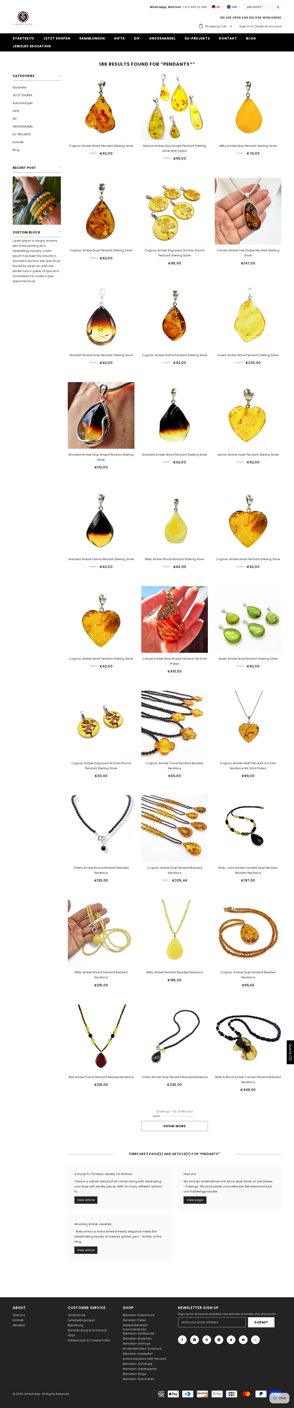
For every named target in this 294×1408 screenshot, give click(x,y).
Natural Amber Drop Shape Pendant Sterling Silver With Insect (174, 148)
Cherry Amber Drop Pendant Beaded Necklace (174, 1077)
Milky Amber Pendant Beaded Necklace (174, 972)
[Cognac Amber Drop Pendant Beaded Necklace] (174, 828)
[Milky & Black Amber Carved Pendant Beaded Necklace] (248, 1038)
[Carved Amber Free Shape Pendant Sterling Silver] (248, 211)
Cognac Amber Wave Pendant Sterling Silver (101, 146)
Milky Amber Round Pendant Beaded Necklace (101, 974)
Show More (174, 1126)
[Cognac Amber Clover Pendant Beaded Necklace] (174, 724)
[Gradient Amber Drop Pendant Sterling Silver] (101, 316)
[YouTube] (243, 1339)
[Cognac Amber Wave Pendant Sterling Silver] (101, 106)
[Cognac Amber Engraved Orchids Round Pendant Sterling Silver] (174, 211)
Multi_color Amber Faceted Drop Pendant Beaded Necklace (247, 870)
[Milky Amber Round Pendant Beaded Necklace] (101, 933)
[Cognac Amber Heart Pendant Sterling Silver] (248, 520)
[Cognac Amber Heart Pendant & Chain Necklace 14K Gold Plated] (248, 724)
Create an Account (267, 26)
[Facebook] (182, 1339)
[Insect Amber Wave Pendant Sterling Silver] (248, 316)
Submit (261, 1322)
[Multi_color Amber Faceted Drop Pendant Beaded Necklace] (248, 828)
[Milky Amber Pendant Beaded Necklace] (174, 933)
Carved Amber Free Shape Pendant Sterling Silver (248, 252)
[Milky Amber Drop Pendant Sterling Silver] (248, 106)
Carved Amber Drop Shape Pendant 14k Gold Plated (174, 661)
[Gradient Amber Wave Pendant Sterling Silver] (174, 415)
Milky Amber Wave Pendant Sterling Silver (174, 559)
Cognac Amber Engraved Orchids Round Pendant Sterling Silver (174, 252)
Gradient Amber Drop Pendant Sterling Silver (101, 355)
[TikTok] (219, 1339)
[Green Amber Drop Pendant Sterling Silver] (248, 619)
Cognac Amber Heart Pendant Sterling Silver (248, 559)
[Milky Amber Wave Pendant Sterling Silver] (174, 520)
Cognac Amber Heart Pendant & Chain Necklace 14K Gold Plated (248, 765)
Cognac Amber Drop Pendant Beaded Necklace (174, 870)
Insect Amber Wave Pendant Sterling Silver (248, 355)
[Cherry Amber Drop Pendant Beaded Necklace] (174, 1038)
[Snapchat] (231, 1339)
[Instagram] (194, 1339)
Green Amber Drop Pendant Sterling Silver (248, 659)
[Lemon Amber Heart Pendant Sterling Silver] (248, 415)
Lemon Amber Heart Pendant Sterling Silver (248, 455)
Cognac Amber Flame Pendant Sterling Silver (174, 355)
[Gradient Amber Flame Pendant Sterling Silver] (101, 520)
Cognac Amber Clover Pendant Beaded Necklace (174, 765)
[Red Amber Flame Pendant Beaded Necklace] (101, 1038)
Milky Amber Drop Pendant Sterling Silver (248, 146)
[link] (37, 200)
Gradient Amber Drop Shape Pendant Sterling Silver (101, 457)
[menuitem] (37, 87)
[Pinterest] (206, 1339)
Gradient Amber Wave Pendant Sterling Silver (174, 455)
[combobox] (259, 6)
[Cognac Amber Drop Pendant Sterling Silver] (101, 211)
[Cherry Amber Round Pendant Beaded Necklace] (101, 828)
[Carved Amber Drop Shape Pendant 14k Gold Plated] (174, 619)
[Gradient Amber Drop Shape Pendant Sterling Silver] (101, 415)
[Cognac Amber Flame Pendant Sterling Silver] (174, 316)
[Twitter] (255, 1339)
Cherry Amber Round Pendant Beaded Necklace (101, 870)
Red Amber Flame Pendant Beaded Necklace (101, 1077)
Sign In (244, 26)
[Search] (263, 7)
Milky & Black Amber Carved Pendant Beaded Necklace (248, 1079)
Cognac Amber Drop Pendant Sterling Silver (101, 250)
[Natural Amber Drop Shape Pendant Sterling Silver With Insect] (174, 106)
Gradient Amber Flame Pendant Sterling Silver (101, 559)
